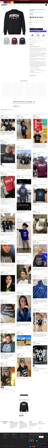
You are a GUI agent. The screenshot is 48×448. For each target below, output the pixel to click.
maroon (20, 415)
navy (22, 415)
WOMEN (8, 2)
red (23, 415)
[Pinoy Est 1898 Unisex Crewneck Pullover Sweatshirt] (24, 407)
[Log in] (42, 2)
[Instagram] (31, 441)
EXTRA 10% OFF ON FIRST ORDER (36, 2)
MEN (5, 2)
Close (44, 0)
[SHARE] (45, 29)
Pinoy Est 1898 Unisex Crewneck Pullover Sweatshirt (24, 413)
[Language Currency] (46, 2)
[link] (7, 97)
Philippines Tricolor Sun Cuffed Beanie (22, 260)
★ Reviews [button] (47, 224)
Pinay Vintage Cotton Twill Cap (21, 353)
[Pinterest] (33, 441)
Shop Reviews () (10, 109)
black (19, 415)
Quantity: (31, 24)
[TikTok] (35, 441)
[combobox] (41, 5)
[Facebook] (29, 441)
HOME (2, 2)
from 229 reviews (4, 423)
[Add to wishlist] (44, 29)
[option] (14, 22)
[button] (1, 41)
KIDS (12, 2)
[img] (34, 153)
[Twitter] (37, 441)
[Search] (42, 5)
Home (2, 7)
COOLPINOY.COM (7, 446)
